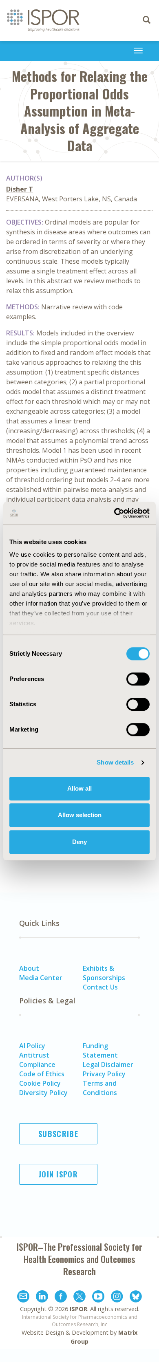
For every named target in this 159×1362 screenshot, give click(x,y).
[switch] (138, 678)
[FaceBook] (61, 1297)
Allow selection (80, 814)
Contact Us (100, 987)
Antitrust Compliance (37, 1060)
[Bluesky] (136, 1297)
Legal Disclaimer (108, 1064)
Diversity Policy (43, 1092)
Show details (115, 762)
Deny (79, 841)
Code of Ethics (41, 1073)
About (29, 968)
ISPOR (78, 1309)
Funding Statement (100, 1050)
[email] (23, 1297)
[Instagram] (117, 1297)
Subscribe (58, 1133)
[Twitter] (79, 1297)
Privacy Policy (104, 1073)
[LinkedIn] (42, 1297)
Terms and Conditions (100, 1088)
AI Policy (32, 1045)
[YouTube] (98, 1297)
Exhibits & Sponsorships (104, 973)
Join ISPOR (58, 1174)
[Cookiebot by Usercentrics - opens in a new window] (114, 513)
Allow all (79, 788)
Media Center (40, 977)
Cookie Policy (40, 1083)
